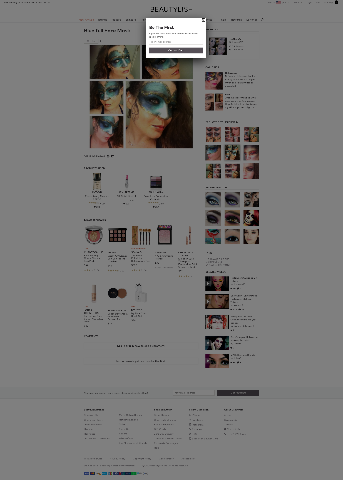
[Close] (203, 20)
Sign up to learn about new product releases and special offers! (173, 35)
